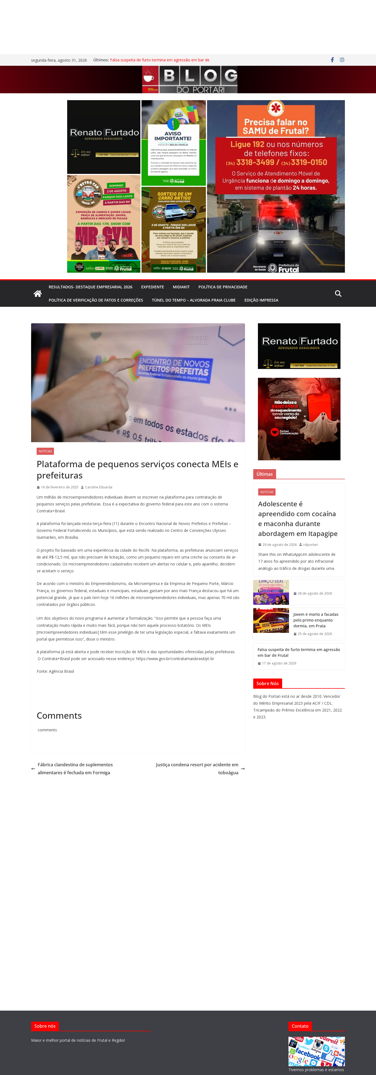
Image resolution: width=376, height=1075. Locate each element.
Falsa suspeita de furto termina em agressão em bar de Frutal (299, 652)
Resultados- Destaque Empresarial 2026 (90, 286)
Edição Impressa (261, 300)
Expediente (152, 286)
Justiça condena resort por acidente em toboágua (197, 769)
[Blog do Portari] (37, 293)
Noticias (45, 451)
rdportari (310, 544)
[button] (103, 137)
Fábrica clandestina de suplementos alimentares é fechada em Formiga (75, 769)
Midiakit (181, 286)
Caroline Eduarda (98, 487)
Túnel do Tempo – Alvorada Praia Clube (194, 300)
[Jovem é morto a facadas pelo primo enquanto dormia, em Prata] (271, 624)
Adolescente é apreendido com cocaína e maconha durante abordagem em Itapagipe (298, 518)
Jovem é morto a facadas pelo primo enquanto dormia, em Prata (316, 620)
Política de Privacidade (222, 286)
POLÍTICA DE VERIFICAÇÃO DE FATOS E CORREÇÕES (96, 300)
